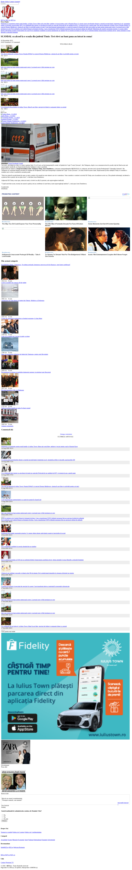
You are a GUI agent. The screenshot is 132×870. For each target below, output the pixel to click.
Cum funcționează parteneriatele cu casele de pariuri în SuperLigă (65, 27)
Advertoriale (51, 840)
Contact (11, 1)
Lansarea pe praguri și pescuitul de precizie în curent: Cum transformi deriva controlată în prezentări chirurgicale (35, 586)
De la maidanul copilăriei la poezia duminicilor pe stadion (47, 30)
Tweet (10, 163)
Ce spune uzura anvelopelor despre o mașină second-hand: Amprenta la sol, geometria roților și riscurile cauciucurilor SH (38, 460)
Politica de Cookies (18, 832)
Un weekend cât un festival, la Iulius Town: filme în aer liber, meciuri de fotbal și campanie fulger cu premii (33, 107)
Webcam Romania (19, 847)
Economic (21, 840)
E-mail (21, 163)
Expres (10, 840)
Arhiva (7, 1)
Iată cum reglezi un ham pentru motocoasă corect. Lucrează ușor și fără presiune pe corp (28, 67)
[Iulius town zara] (15, 763)
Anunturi (17, 1)
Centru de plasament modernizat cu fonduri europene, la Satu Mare (21, 318)
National (31, 840)
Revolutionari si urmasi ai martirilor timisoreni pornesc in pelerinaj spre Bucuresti (26, 372)
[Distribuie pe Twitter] (3, 57)
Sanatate (44, 840)
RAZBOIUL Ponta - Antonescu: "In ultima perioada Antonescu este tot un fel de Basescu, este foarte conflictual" (35, 265)
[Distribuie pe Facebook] (1, 57)
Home (3, 1)
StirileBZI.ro (5, 847)
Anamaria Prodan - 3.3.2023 (9, 119)
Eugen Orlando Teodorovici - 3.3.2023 (13, 123)
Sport (26, 840)
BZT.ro (3, 20)
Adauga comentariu (7, 426)
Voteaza (4, 821)
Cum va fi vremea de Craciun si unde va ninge (15, 336)
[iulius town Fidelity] (65, 739)
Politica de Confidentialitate (33, 832)
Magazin (15, 840)
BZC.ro (8, 20)
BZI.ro (11, 847)
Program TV (10, 862)
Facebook (15, 163)
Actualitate (4, 840)
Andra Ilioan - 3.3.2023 (8, 116)
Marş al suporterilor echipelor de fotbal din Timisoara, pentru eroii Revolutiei (24, 354)
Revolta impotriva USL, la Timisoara (12, 390)
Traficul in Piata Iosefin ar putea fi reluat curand (15, 408)
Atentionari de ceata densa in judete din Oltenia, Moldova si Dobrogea (22, 300)
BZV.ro (13, 20)
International (38, 840)
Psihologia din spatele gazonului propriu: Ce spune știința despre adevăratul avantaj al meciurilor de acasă (33, 533)
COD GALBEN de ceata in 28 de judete (13, 282)
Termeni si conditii (6, 832)
